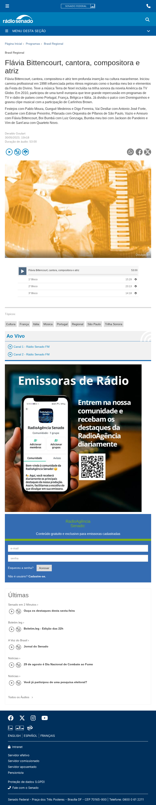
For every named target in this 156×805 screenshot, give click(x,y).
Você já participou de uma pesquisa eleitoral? (55, 682)
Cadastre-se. (37, 576)
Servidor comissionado (23, 761)
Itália (36, 324)
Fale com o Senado (25, 787)
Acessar (44, 568)
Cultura (10, 324)
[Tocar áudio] (9, 152)
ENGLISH (14, 735)
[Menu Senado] (7, 6)
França (24, 324)
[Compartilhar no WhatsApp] (130, 152)
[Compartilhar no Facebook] (139, 152)
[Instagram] (33, 718)
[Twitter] (22, 718)
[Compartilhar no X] (147, 152)
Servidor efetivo (18, 755)
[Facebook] (12, 718)
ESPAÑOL (30, 735)
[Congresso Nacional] (19, 728)
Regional (77, 324)
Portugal (62, 324)
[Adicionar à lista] (17, 152)
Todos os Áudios (19, 697)
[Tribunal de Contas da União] (29, 728)
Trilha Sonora (113, 324)
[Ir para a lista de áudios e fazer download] (25, 152)
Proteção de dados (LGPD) (26, 781)
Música (48, 324)
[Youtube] (43, 718)
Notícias (13, 658)
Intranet (17, 747)
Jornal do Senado (36, 646)
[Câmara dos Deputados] (11, 728)
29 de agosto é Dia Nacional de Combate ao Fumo (58, 664)
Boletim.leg (15, 622)
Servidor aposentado (22, 766)
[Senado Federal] (78, 6)
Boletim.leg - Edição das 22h (43, 628)
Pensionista (16, 772)
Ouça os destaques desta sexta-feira (49, 610)
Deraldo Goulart (15, 133)
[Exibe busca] (147, 20)
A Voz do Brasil (17, 640)
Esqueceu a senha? (21, 567)
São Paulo (94, 324)
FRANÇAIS (47, 735)
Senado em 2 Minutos (22, 604)
